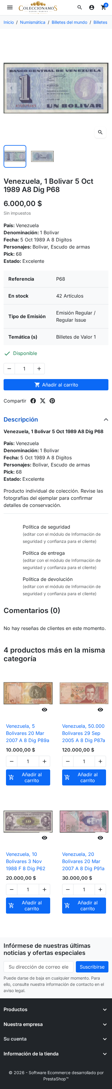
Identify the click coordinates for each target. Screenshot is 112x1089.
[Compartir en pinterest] (52, 400)
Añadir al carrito (56, 385)
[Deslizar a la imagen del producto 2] (42, 156)
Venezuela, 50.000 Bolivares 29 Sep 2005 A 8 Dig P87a (83, 733)
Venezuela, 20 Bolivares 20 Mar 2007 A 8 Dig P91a (83, 861)
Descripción (21, 419)
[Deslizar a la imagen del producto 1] (15, 156)
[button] (80, 7)
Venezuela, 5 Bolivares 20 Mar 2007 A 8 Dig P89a (27, 733)
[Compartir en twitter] (42, 400)
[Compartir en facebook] (33, 400)
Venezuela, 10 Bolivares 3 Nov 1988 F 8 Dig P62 (25, 861)
